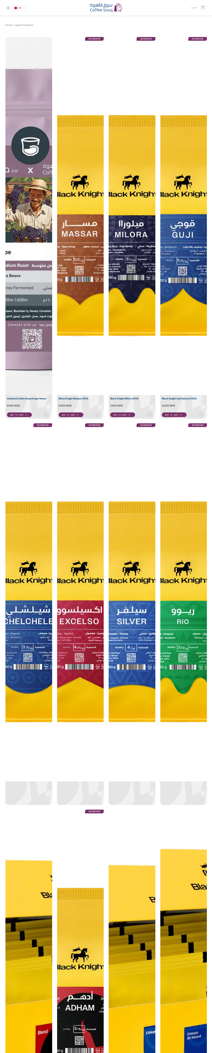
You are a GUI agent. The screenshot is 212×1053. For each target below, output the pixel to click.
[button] (19, 414)
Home (8, 25)
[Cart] (203, 7)
